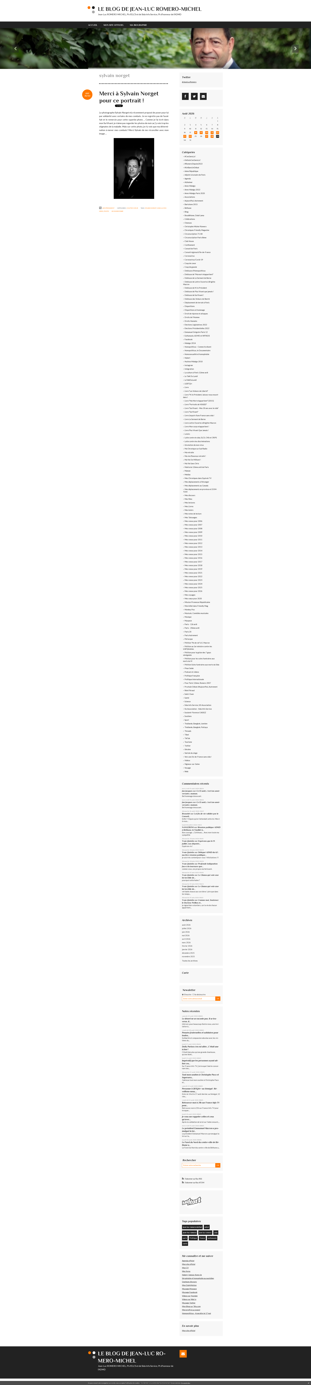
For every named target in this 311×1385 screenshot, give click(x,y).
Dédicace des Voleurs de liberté (197, 299)
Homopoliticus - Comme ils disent (198, 347)
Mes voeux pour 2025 (193, 587)
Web (186, 771)
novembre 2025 (188, 956)
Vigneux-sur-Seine (192, 764)
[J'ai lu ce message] (309, 1383)
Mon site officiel (114, 25)
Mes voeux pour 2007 (193, 525)
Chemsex (188, 223)
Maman (187, 471)
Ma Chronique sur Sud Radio (196, 449)
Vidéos (187, 760)
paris (185, 1238)
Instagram (189, 365)
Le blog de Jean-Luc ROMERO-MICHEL (150, 9)
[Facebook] (185, 96)
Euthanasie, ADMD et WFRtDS (197, 336)
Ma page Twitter (188, 1303)
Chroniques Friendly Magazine (197, 230)
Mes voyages (190, 595)
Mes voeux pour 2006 (193, 521)
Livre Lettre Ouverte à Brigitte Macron (200, 423)
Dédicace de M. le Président (196, 288)
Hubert (187, 358)
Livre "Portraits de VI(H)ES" (196, 404)
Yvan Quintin (188, 841)
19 (201, 132)
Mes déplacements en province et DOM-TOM (200, 490)
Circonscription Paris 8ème (195, 237)
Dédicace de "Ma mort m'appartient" (199, 274)
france (202, 1238)
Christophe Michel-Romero (196, 226)
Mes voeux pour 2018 (193, 565)
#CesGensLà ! (190, 156)
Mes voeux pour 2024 (193, 584)
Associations (190, 197)
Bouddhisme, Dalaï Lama (194, 215)
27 (207, 136)
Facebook (188, 339)
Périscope (189, 639)
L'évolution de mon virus (194, 445)
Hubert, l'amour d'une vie (192, 1275)
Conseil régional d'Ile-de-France (198, 252)
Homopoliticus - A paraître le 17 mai (196, 1313)
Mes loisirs (189, 510)
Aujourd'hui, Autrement (194, 201)
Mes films (188, 499)
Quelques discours (189, 1282)
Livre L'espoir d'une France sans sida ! (199, 415)
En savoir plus (185, 1383)
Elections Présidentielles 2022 (197, 328)
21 (212, 132)
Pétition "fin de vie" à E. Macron (197, 643)
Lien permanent (108, 208)
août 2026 (186, 925)
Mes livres (186, 1271)
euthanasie (212, 1238)
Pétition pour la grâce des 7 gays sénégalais (197, 653)
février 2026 (187, 946)
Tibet (187, 735)
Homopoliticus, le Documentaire (197, 350)
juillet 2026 (186, 928)
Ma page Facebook (189, 1292)
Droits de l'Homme (192, 317)
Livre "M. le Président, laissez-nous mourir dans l (200, 396)
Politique (193, 1238)
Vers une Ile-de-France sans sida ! (198, 757)
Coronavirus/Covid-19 (194, 260)
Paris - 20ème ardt (192, 628)
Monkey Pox (190, 609)
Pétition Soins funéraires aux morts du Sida (202, 665)
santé (185, 1243)
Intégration (189, 369)
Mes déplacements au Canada (196, 485)
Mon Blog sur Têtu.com (191, 1306)
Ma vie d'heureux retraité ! (195, 456)
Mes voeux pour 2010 (193, 536)
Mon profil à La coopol (191, 1310)
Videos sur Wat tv (189, 1299)
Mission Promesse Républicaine (197, 602)
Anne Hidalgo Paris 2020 (195, 193)
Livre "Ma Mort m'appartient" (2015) (199, 401)
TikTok (187, 738)
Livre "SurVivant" (191, 412)
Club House (189, 241)
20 (207, 132)
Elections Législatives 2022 (196, 325)
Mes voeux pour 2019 (193, 569)
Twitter (188, 746)
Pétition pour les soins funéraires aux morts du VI (199, 659)
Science (188, 701)
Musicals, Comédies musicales (196, 613)
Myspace (188, 621)
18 (196, 132)
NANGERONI (188, 827)
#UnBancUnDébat (192, 167)
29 (218, 136)
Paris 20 (188, 632)
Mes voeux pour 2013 (193, 547)
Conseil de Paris (191, 248)
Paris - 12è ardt (191, 624)
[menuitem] (94, 25)
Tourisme (188, 742)
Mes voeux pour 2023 (193, 580)
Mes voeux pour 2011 (193, 539)
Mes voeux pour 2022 (193, 576)
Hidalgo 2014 (190, 343)
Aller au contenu (8, 2)
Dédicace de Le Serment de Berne (198, 278)
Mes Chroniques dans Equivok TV (198, 478)
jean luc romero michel (192, 1227)
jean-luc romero (189, 1232)
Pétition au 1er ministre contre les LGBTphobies (197, 647)
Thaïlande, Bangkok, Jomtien (196, 723)
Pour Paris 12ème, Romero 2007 (198, 683)
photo (106, 211)
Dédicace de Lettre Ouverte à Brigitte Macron (199, 283)
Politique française (192, 676)
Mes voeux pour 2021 (193, 573)
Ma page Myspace (189, 1289)
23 (185, 136)
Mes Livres (189, 506)
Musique (188, 617)
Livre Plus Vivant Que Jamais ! (197, 430)
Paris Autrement (191, 635)
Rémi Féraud (189, 690)
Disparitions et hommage (195, 310)
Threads (188, 731)
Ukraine (188, 749)
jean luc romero (205, 1232)
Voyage (188, 768)
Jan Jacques (187, 791)
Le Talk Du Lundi (191, 376)
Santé (187, 698)
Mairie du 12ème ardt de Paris (197, 467)
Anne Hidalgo (190, 186)
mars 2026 (186, 942)
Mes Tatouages (191, 517)
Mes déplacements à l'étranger (197, 482)
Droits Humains (191, 321)
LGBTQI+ (188, 384)
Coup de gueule (191, 267)
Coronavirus (190, 256)
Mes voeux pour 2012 (193, 543)
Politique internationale (194, 679)
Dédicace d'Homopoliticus (195, 271)
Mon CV (185, 1268)
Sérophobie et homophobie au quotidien (198, 1278)
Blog (186, 212)
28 (212, 136)
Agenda (188, 178)
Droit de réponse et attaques (196, 313)
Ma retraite (189, 452)
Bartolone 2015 (191, 204)
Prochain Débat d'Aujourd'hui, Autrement (201, 687)
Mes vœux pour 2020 (193, 598)
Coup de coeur (132, 208)
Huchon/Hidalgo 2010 (194, 361)
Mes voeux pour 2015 (193, 554)
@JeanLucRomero (189, 82)
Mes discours (190, 495)
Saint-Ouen (189, 694)
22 (218, 132)
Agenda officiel (188, 1261)
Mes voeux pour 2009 (193, 532)
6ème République (191, 171)
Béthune (188, 208)
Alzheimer (189, 182)
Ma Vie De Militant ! (193, 460)
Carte (185, 972)
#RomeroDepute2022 (194, 164)
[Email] (203, 96)
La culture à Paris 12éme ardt (196, 372)
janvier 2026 (187, 949)
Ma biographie (138, 25)
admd (207, 1227)
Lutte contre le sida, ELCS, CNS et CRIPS (201, 437)
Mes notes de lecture (193, 514)
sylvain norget (151, 208)
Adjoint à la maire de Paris (195, 175)
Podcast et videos (192, 672)
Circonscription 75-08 (194, 234)
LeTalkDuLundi (191, 380)
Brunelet (186, 814)
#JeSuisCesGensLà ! (193, 160)
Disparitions (190, 306)
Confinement (190, 245)
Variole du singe (191, 753)
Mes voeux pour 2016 (193, 558)
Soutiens (188, 716)
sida (215, 1232)
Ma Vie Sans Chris (192, 463)
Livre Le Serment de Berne (195, 419)
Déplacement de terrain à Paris (197, 302)
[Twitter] (194, 96)
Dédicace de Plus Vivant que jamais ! (199, 291)
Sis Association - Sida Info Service (198, 709)
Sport (187, 720)
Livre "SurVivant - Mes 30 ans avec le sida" (201, 408)
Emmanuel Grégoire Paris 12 (196, 332)
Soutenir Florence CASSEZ (195, 712)
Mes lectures (190, 502)
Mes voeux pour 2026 (193, 591)
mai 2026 (186, 935)
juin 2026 (186, 932)
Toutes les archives (190, 960)
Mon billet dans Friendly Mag (196, 606)
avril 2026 (186, 939)
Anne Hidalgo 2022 (192, 190)
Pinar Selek (189, 668)
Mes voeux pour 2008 (193, 528)
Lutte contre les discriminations (197, 441)
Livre (187, 387)
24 (190, 136)
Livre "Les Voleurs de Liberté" (196, 391)
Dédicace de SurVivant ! (194, 295)
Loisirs (187, 434)
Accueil (92, 25)
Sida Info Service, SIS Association (198, 705)
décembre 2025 (188, 953)
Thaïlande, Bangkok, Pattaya (196, 727)
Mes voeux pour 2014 (193, 551)
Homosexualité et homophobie (197, 354)
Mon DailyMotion (189, 1285)
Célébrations (190, 219)
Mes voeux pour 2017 (193, 562)
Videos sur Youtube (190, 1296)
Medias (187, 474)
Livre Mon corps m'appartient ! (197, 426)
